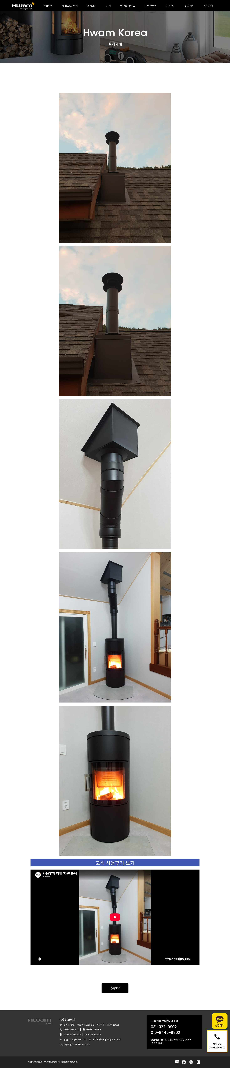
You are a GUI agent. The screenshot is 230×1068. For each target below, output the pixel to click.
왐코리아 (48, 6)
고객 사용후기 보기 (115, 862)
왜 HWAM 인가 (70, 6)
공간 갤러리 (150, 6)
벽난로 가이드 (127, 6)
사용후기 (170, 6)
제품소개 (92, 6)
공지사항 (208, 6)
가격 (108, 6)
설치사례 (189, 6)
